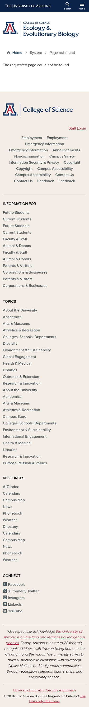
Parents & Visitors (17, 265)
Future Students (16, 212)
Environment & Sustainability (27, 350)
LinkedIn (15, 604)
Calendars (11, 493)
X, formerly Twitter (23, 591)
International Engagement (25, 436)
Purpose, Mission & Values (25, 463)
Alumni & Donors (17, 245)
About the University (20, 310)
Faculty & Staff (15, 239)
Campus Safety (62, 156)
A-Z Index (11, 486)
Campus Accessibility (55, 168)
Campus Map (14, 500)
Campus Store (14, 416)
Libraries (10, 370)
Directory (10, 526)
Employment (31, 137)
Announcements (66, 150)
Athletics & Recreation (21, 330)
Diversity (10, 343)
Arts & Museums (16, 323)
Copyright (72, 162)
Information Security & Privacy (34, 162)
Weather (10, 520)
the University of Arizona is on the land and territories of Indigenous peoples (44, 637)
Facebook (16, 584)
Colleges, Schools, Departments (29, 337)
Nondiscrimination (29, 156)
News (7, 506)
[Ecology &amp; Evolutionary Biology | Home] (44, 29)
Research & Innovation (22, 383)
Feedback (45, 181)
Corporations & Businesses (25, 272)
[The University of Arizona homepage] (27, 6)
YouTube (15, 611)
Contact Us (64, 174)
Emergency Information (44, 144)
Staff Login (77, 128)
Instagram (16, 597)
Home (17, 52)
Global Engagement (19, 356)
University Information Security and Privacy (44, 690)
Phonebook (12, 513)
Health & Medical (17, 363)
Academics (12, 317)
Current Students (17, 219)
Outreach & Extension (21, 376)
